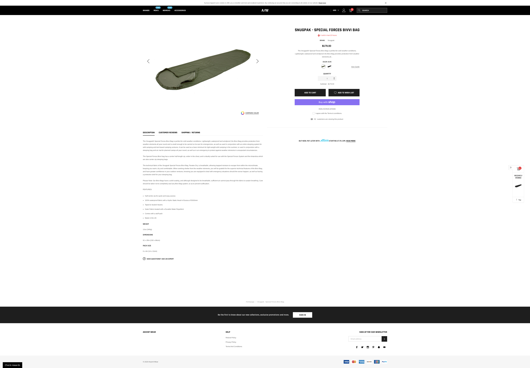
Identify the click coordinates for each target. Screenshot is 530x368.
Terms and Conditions (234, 346)
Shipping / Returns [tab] (190, 132)
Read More (351, 141)
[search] (359, 10)
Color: (327, 62)
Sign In (302, 315)
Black (329, 66)
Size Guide (355, 67)
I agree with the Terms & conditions (328, 113)
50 (315, 119)
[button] (384, 339)
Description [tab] (149, 132)
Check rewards (12, 365)
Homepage (250, 302)
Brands (146, 10)
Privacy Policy (231, 342)
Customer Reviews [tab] (168, 132)
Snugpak (331, 40)
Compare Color (252, 113)
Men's (156, 10)
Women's (166, 10)
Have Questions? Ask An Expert (160, 259)
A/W (265, 10)
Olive (323, 66)
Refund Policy (231, 338)
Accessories (180, 10)
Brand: (322, 40)
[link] (344, 10)
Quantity (327, 74)
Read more (322, 3)
